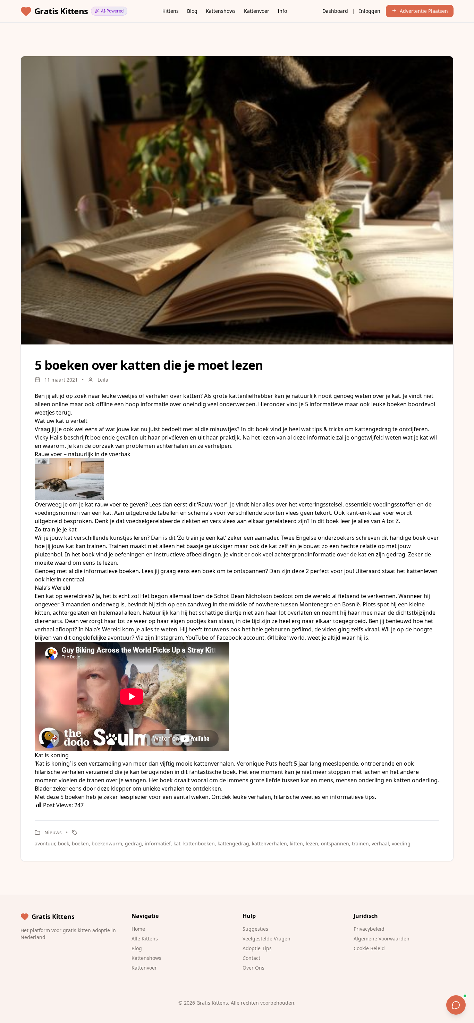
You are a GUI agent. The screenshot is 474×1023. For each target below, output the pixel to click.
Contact (251, 958)
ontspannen (335, 843)
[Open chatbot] (456, 1005)
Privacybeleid (369, 929)
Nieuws (53, 832)
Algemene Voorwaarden (381, 938)
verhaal (380, 843)
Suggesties (255, 929)
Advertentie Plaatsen (424, 11)
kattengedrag (233, 843)
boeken (80, 843)
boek (63, 843)
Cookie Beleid (369, 948)
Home (138, 929)
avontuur (45, 843)
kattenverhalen (269, 843)
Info (282, 11)
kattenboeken (199, 843)
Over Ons (253, 967)
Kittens (170, 11)
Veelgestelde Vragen (266, 938)
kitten (296, 843)
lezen (312, 843)
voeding (401, 843)
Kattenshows (221, 11)
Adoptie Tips (257, 948)
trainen (360, 843)
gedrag (133, 843)
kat (176, 843)
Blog (192, 11)
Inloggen (369, 11)
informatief (158, 843)
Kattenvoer (256, 11)
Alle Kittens (145, 938)
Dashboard (335, 11)
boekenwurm (107, 843)
